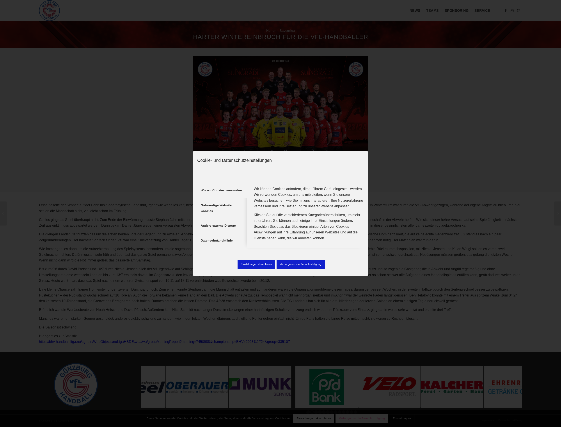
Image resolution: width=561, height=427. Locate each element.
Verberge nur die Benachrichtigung (300, 264)
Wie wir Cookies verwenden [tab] (221, 190)
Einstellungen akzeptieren (256, 264)
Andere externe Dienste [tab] (218, 225)
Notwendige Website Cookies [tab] (216, 208)
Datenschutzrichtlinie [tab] (217, 240)
